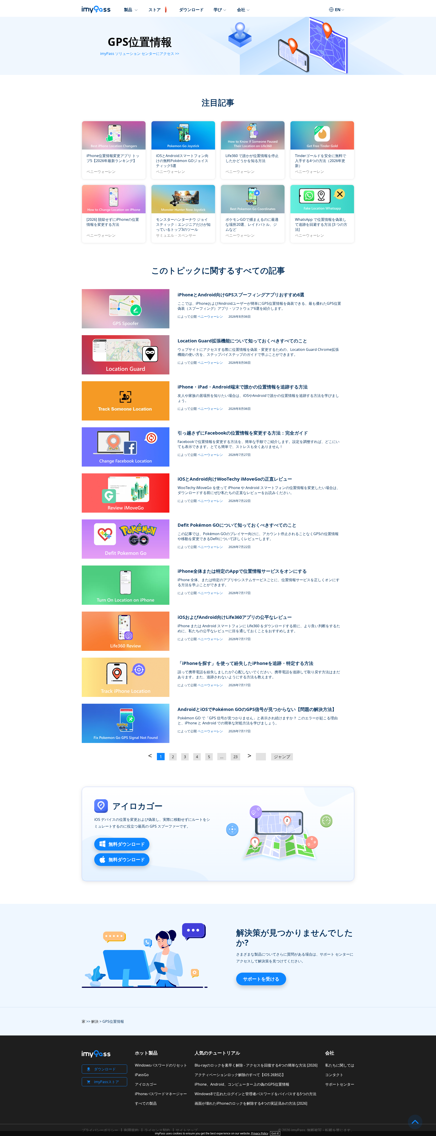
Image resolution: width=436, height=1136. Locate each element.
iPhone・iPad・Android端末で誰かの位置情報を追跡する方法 (243, 387)
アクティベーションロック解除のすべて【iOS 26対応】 (240, 1074)
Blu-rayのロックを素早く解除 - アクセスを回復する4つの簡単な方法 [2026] (256, 1065)
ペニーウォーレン (101, 171)
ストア (155, 9)
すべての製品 (146, 1103)
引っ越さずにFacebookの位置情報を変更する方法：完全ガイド (243, 433)
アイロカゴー (137, 806)
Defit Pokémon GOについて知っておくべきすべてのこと (237, 525)
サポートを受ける (261, 979)
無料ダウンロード (126, 844)
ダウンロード (191, 9)
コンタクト (334, 1074)
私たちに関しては (339, 1065)
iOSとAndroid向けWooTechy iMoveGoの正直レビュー (235, 479)
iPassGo (142, 1074)
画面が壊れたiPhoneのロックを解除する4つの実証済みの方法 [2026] (251, 1103)
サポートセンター (339, 1084)
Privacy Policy (259, 1133)
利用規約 (131, 1130)
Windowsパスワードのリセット (161, 1065)
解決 (95, 1021)
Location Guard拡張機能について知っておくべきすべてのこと (242, 341)
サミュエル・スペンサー (176, 235)
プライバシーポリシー (100, 1130)
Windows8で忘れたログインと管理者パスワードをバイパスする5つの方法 (255, 1093)
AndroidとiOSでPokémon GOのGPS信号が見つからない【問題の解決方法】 (257, 709)
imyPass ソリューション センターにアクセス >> (139, 53)
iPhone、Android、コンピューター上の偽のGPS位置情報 (242, 1084)
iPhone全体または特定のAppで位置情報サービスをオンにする (242, 571)
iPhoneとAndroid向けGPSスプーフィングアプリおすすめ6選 (241, 295)
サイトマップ (187, 1130)
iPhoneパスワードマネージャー (161, 1093)
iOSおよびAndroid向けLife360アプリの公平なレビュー (235, 617)
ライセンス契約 (157, 1130)
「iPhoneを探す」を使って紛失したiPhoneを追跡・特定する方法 (245, 663)
